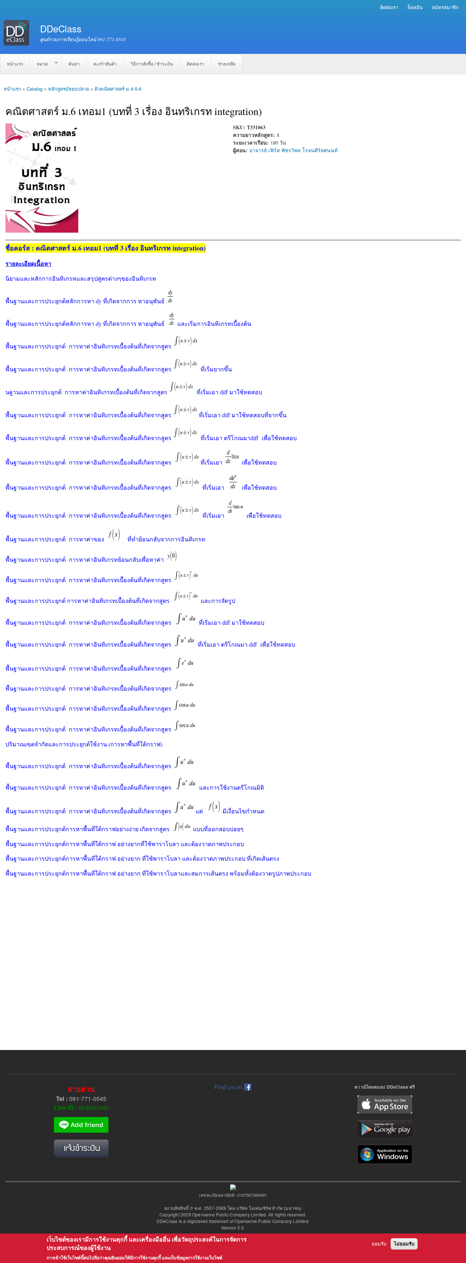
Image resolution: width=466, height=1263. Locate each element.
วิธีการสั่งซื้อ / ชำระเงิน (152, 64)
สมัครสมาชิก (445, 7)
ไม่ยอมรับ (404, 1244)
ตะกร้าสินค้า (105, 64)
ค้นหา (74, 64)
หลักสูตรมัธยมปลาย (68, 88)
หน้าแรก (15, 64)
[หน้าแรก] (17, 34)
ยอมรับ (379, 1244)
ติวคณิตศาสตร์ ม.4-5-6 (118, 88)
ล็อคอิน (415, 7)
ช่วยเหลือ (227, 64)
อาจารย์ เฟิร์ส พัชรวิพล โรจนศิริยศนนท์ (293, 150)
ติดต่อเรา (389, 7)
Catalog (35, 88)
